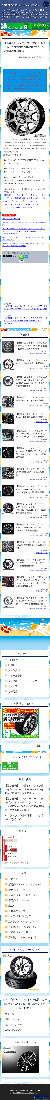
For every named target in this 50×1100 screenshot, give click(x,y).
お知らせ (13, 879)
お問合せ (13, 659)
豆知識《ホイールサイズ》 (23, 937)
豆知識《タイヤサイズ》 (21, 921)
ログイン (9, 1014)
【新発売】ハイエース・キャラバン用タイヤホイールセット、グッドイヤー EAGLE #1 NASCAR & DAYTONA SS (25, 320)
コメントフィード (14, 1024)
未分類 (12, 905)
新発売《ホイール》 (40, 57)
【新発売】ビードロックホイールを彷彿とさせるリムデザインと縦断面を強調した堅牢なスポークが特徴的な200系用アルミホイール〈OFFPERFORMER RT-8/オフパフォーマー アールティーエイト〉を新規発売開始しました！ (24, 201)
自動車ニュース (16, 911)
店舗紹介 (13, 665)
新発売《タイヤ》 (18, 889)
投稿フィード (12, 1019)
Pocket (16, 256)
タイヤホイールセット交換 (22, 681)
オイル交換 (14, 686)
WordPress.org (13, 1030)
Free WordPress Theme (29, 1090)
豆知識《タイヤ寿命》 (20, 932)
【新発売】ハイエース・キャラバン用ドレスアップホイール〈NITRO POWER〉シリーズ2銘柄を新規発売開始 (25, 308)
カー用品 (13, 691)
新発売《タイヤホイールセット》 (26, 895)
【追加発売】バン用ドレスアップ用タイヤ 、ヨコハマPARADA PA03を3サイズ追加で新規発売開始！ (25, 789)
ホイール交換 (15, 675)
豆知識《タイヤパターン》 (23, 927)
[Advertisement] (25, 64)
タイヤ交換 (14, 670)
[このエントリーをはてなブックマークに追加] (26, 258)
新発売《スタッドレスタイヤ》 (25, 884)
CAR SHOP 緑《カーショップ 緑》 (21, 5)
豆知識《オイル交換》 (20, 916)
